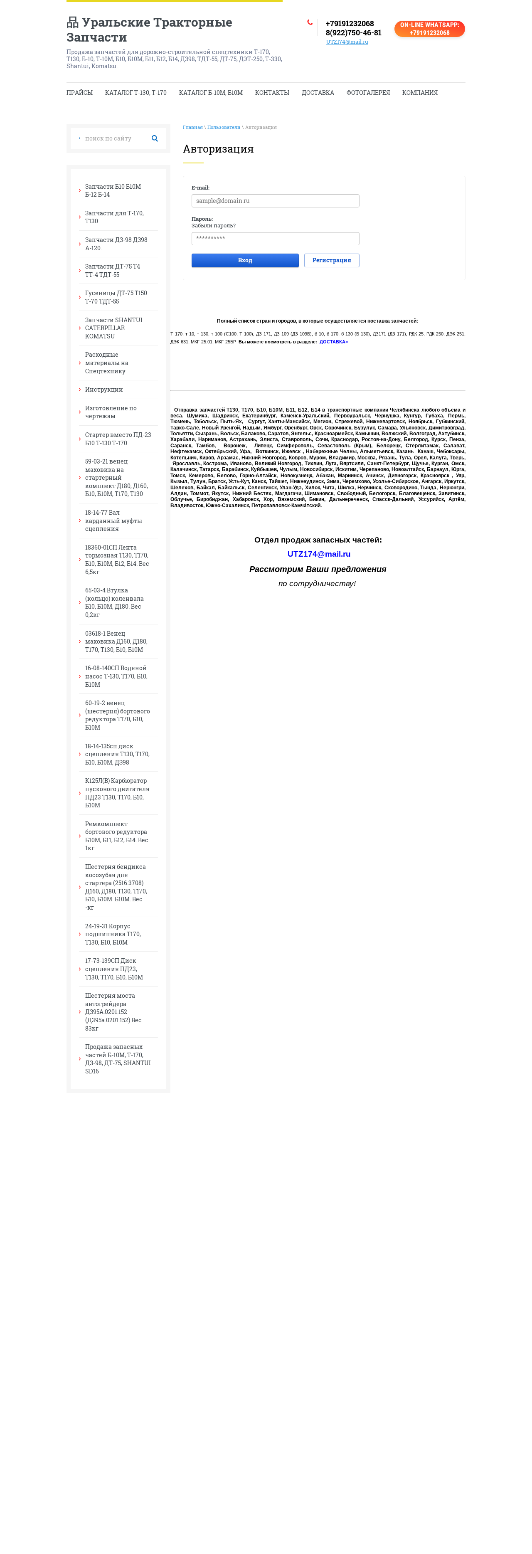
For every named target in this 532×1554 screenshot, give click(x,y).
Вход (245, 260)
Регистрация (332, 260)
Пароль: (202, 218)
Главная (193, 127)
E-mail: (200, 187)
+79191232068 (350, 23)
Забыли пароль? (214, 225)
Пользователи (224, 127)
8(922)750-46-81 (354, 32)
